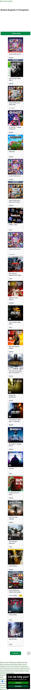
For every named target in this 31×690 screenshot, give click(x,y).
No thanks (18, 686)
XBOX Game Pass (22, 662)
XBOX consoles (4, 662)
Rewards (2, 675)
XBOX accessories (5, 664)
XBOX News (14, 664)
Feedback (3, 666)
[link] (15, 49)
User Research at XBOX (17, 668)
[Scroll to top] (28, 653)
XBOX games (13, 662)
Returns (22, 671)
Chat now (18, 683)
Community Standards (12, 666)
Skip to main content (6, 1)
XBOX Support (22, 664)
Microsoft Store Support (12, 671)
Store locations (9, 673)
